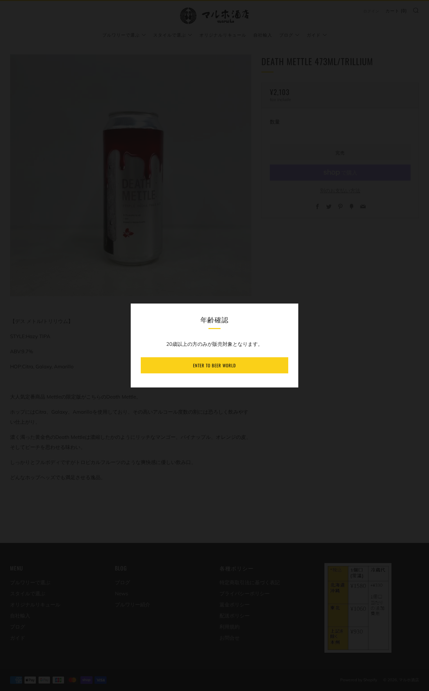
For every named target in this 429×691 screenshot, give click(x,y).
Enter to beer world (214, 365)
